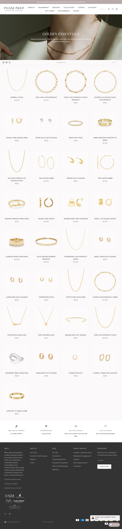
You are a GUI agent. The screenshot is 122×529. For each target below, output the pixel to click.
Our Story (33, 453)
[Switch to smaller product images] (6, 62)
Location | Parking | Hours (82, 453)
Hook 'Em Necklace (46, 335)
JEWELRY (31, 7)
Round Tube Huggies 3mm (17, 138)
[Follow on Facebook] (5, 514)
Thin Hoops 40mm (105, 178)
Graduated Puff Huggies (46, 373)
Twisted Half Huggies (76, 178)
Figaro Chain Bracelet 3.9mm (105, 297)
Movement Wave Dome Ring (17, 373)
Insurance (77, 466)
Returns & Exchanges (60, 466)
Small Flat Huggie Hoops (105, 219)
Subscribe (104, 466)
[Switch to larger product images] (3, 62)
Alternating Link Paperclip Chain (75, 258)
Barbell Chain (17, 97)
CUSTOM (81, 7)
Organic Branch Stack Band (17, 219)
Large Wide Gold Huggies (17, 297)
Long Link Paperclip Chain (105, 335)
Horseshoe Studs (46, 297)
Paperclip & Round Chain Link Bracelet (105, 98)
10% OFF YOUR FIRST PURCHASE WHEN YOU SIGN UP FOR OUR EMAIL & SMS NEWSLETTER (61, 2)
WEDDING (56, 7)
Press (32, 463)
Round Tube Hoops (46, 219)
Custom (76, 459)
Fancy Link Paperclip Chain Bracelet (75, 98)
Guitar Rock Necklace (17, 335)
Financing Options (59, 459)
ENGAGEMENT (43, 7)
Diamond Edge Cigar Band (17, 257)
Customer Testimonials (38, 456)
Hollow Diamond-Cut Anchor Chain (17, 179)
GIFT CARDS (49, 11)
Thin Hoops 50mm (46, 178)
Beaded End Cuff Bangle (75, 335)
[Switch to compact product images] (9, 62)
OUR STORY (92, 7)
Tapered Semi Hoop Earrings (76, 219)
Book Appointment (80, 463)
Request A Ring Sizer (60, 463)
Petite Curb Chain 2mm (75, 297)
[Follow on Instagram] (10, 514)
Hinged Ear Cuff (76, 373)
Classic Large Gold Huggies (105, 373)
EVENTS (76, 11)
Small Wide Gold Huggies (105, 257)
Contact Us (56, 456)
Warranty (55, 469)
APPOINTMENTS (64, 11)
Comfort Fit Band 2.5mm (17, 411)
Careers (33, 459)
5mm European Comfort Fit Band (105, 139)
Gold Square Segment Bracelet (46, 258)
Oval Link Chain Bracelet (46, 97)
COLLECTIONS (69, 7)
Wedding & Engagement (82, 456)
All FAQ (55, 453)
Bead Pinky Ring (76, 138)
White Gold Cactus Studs (46, 138)
